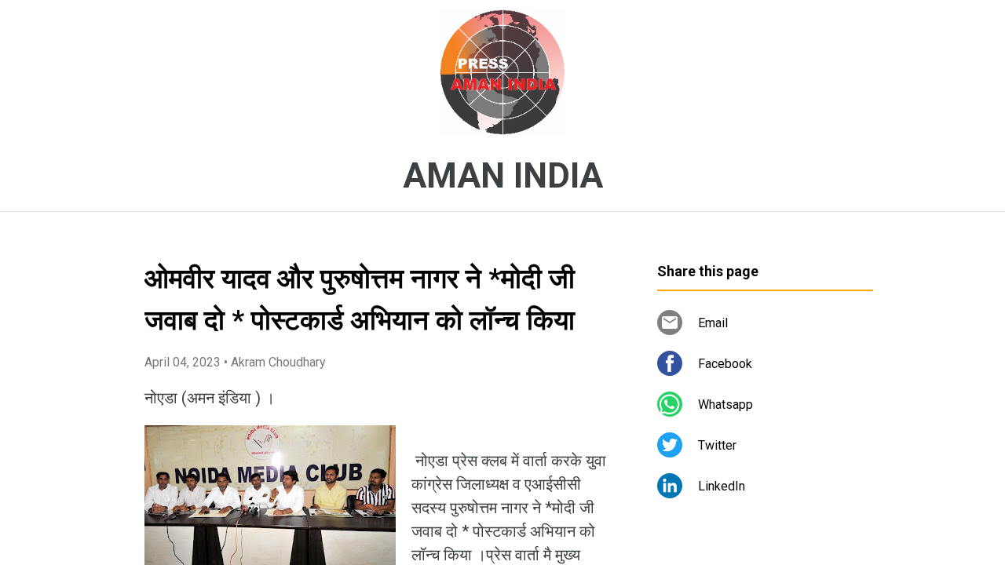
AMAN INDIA (503, 175)
